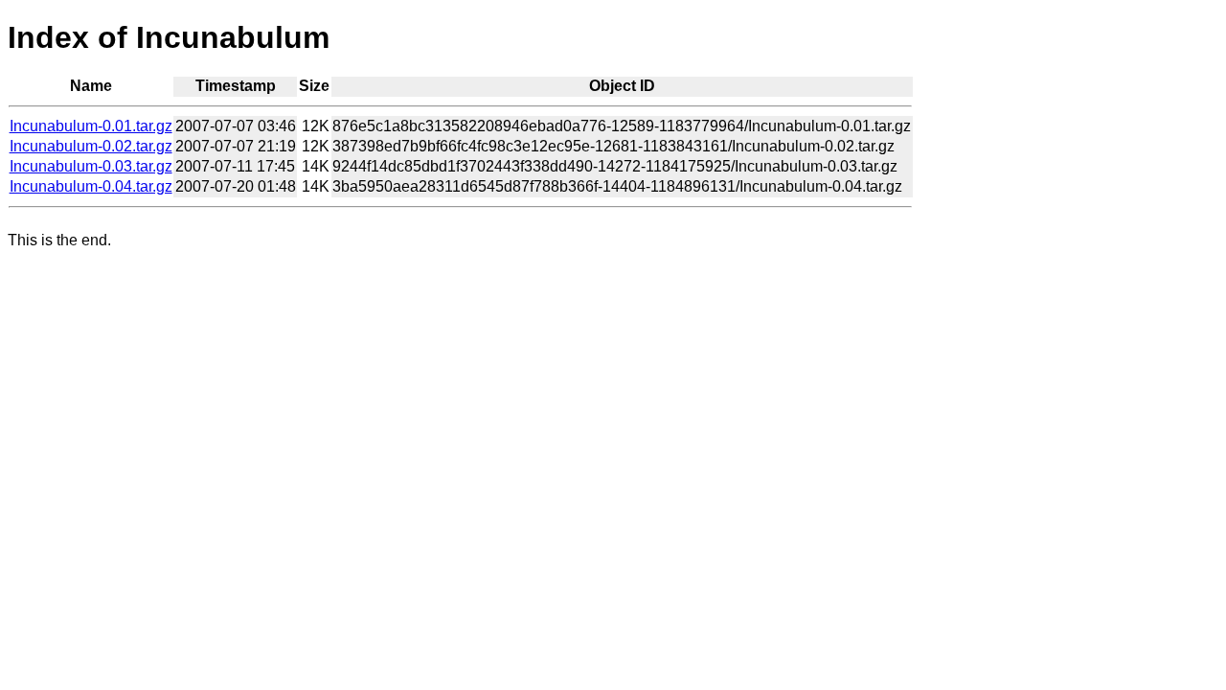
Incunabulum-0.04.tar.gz (91, 186)
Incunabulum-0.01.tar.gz (91, 126)
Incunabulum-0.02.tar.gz (91, 146)
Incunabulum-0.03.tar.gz (91, 166)
